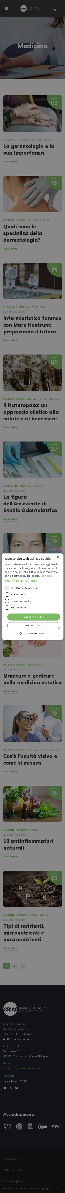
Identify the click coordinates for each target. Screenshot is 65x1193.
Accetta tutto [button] (33, 616)
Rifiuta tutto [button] (33, 625)
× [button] (58, 557)
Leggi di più (46, 575)
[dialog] (33, 596)
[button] (32, 581)
